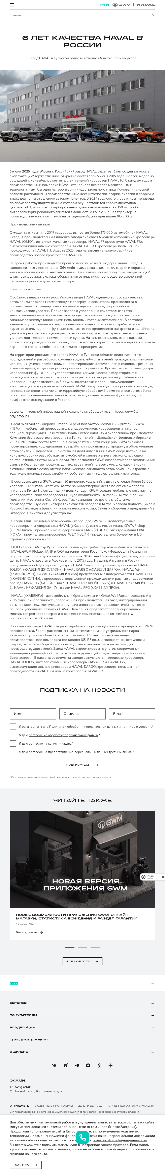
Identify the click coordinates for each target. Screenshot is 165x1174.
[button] (69, 947)
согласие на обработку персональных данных (63, 735)
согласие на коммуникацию (50, 743)
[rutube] (66, 1065)
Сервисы (18, 1003)
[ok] (99, 1065)
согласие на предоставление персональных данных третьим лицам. (81, 752)
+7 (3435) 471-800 (21, 1087)
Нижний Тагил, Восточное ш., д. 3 (38, 1091)
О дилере (19, 1052)
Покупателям (23, 1015)
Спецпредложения (29, 1040)
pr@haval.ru (19, 416)
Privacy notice (150, 877)
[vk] (54, 1065)
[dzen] (111, 1065)
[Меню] (12, 4)
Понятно (22, 1165)
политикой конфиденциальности (120, 1140)
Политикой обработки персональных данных (83, 727)
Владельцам (22, 1028)
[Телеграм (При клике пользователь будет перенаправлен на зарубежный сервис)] (77, 1065)
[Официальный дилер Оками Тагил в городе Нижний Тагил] (133, 5)
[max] (88, 1065)
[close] (163, 877)
